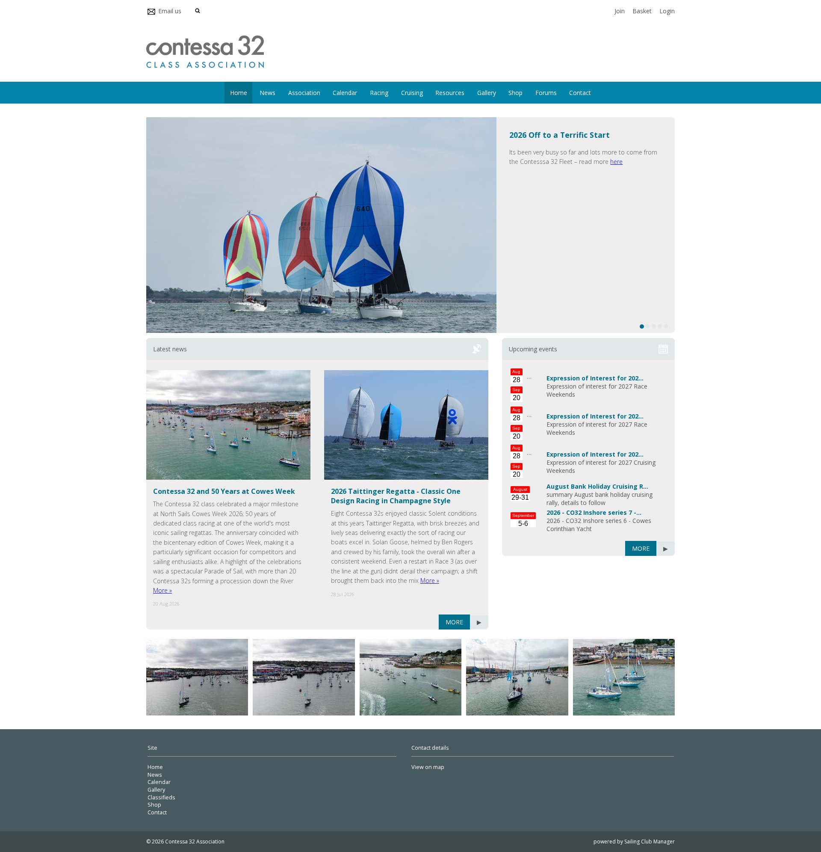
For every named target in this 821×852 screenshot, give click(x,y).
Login (667, 11)
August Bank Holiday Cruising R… (597, 486)
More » (162, 590)
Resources (449, 93)
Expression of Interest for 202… (595, 378)
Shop (515, 93)
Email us (169, 11)
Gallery (486, 93)
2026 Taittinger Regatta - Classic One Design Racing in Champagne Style (396, 496)
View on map (427, 767)
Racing (379, 93)
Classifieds (161, 797)
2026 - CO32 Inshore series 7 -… (593, 512)
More (454, 622)
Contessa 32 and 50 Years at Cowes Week (224, 491)
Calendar (345, 93)
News (267, 93)
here (616, 161)
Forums (546, 93)
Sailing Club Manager (649, 841)
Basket (642, 11)
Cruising (412, 93)
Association (304, 93)
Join (619, 11)
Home (238, 93)
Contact (580, 93)
